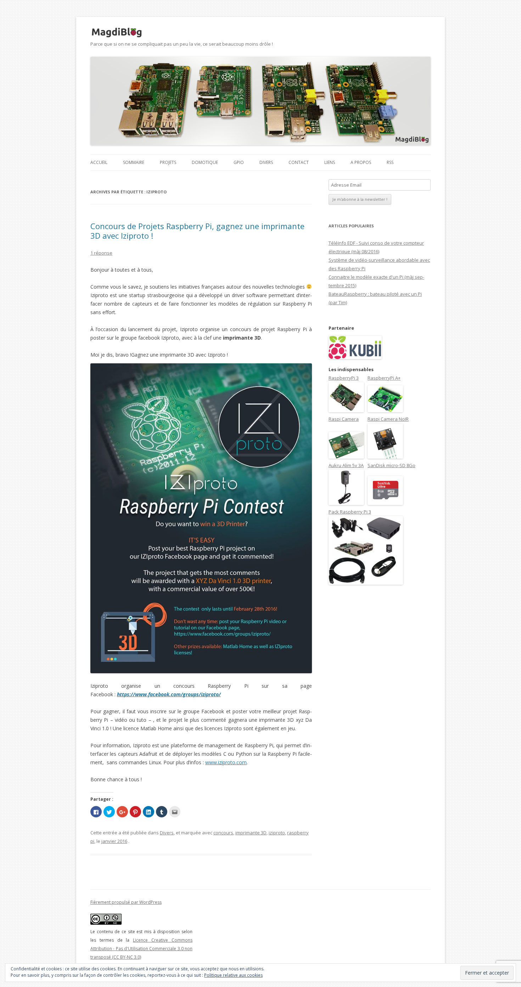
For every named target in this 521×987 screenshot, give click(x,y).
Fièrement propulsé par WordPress (126, 902)
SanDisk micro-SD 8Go (391, 465)
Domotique (205, 162)
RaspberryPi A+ (384, 378)
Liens (329, 162)
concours (223, 832)
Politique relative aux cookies (233, 975)
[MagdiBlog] (117, 32)
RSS (390, 162)
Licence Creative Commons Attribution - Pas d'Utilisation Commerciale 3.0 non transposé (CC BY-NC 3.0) (141, 948)
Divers (266, 162)
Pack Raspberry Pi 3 (350, 512)
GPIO (239, 162)
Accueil (98, 162)
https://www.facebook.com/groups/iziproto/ (169, 694)
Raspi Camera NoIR (388, 419)
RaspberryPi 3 (344, 378)
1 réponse (101, 253)
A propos (361, 162)
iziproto (277, 832)
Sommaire (133, 162)
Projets (168, 162)
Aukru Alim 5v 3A (346, 465)
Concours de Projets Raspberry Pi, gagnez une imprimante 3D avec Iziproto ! (197, 230)
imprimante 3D (251, 832)
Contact (298, 162)
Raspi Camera (344, 419)
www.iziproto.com (226, 762)
